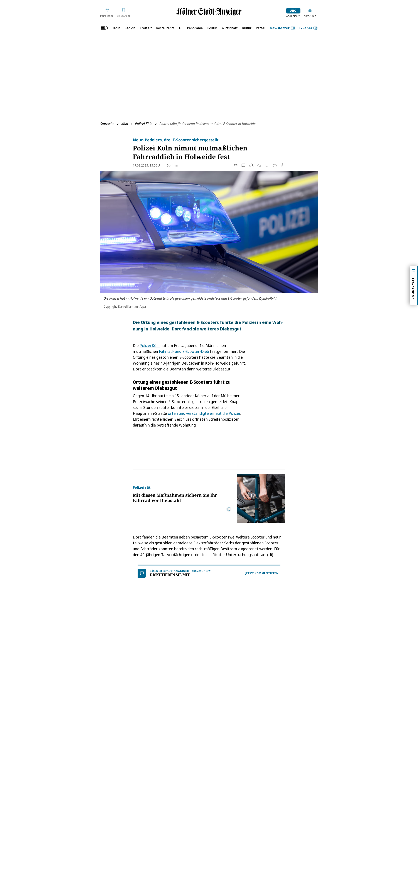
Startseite (107, 123)
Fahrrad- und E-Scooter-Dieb (184, 351)
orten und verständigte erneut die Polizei (204, 413)
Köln (124, 123)
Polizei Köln (143, 123)
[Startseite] (209, 11)
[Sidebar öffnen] (104, 28)
